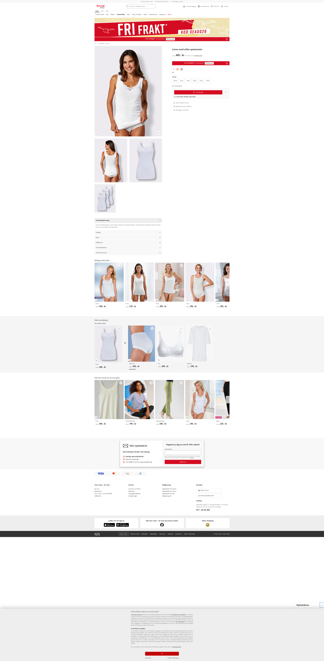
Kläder (112, 14)
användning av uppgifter (178, 614)
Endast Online (100, 14)
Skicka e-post (204, 490)
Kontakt (199, 485)
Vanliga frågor (132, 496)
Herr (102, 11)
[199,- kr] (139, 399)
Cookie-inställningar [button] (189, 534)
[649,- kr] (169, 399)
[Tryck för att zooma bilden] (159, 133)
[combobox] (144, 6)
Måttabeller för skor (168, 494)
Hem (107, 11)
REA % (170, 14)
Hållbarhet (99, 242)
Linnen (108, 43)
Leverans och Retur (134, 489)
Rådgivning (166, 485)
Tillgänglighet (153, 534)
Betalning (131, 491)
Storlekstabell (178, 86)
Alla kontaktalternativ (207, 496)
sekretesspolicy (176, 647)
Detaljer (98, 232)
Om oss (96, 489)
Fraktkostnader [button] (198, 55)
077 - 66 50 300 (203, 510)
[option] (173, 69)
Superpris (162, 14)
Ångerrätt (170, 534)
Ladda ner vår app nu (116, 521)
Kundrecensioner (101, 253)
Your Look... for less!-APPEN (103, 494)
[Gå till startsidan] (101, 6)
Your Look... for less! (102, 485)
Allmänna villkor (135, 534)
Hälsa (145, 14)
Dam (97, 11)
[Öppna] (226, 39)
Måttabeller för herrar (169, 491)
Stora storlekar (136, 14)
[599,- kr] (199, 344)
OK (162, 653)
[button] (95, 43)
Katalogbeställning (134, 494)
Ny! (107, 14)
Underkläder (121, 14)
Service (131, 485)
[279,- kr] (139, 282)
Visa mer (192, 457)
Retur (97, 237)
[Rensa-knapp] (154, 6)
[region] (162, 635)
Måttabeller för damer (169, 489)
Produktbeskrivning (102, 220)
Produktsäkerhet (101, 247)
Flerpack (101, 43)
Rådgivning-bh (166, 496)
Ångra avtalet (123, 534)
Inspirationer (153, 14)
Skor (128, 14)
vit (173, 72)
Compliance (178, 534)
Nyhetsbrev (98, 491)
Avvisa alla (148, 658)
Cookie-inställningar (173, 658)
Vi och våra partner (136, 614)
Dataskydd (144, 534)
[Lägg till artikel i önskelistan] (225, 92)
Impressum (162, 534)
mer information (180, 621)
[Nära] (322, 605)
